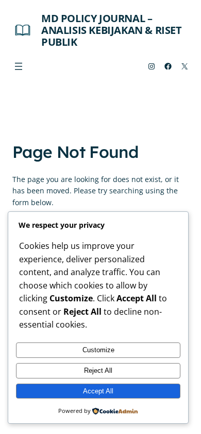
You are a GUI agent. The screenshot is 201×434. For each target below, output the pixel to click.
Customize (98, 350)
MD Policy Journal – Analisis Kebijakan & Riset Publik (111, 30)
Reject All (98, 370)
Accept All (98, 391)
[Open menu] (18, 66)
